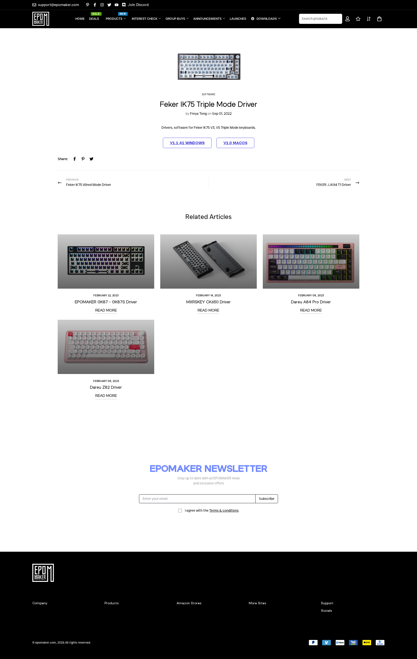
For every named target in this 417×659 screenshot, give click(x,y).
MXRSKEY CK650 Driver (208, 301)
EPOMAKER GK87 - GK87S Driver (106, 301)
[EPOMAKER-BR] (40, 19)
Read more (106, 310)
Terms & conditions (224, 510)
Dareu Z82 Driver (106, 387)
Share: (63, 159)
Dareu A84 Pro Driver (311, 301)
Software (208, 94)
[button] (378, 19)
